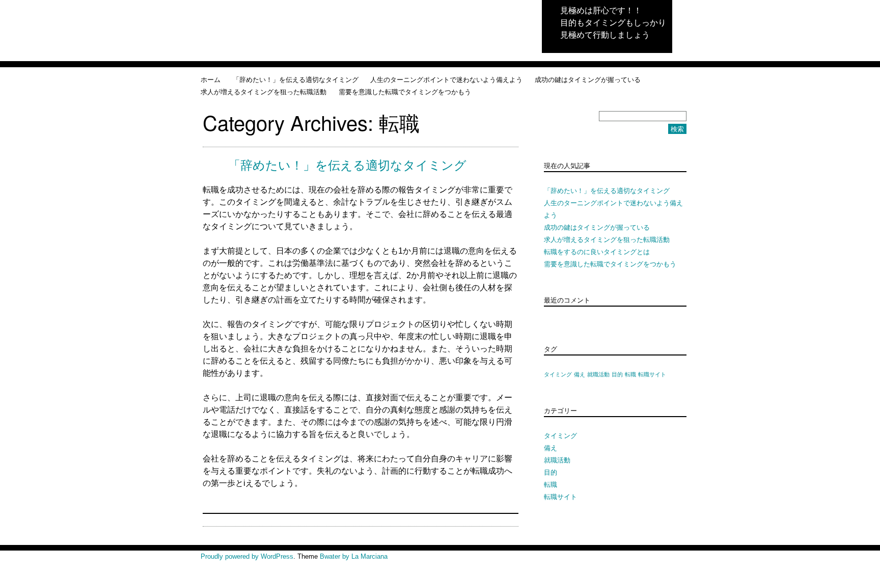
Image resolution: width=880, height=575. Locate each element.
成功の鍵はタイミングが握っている (588, 79)
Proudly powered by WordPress (247, 556)
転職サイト (652, 374)
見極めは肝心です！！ (601, 10)
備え (579, 374)
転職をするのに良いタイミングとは (597, 251)
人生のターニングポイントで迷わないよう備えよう (446, 79)
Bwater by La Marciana (354, 556)
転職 (630, 374)
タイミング (558, 374)
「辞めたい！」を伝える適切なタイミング (296, 79)
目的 (617, 374)
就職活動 (598, 374)
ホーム (211, 79)
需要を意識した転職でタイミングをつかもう (405, 91)
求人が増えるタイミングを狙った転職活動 (263, 91)
